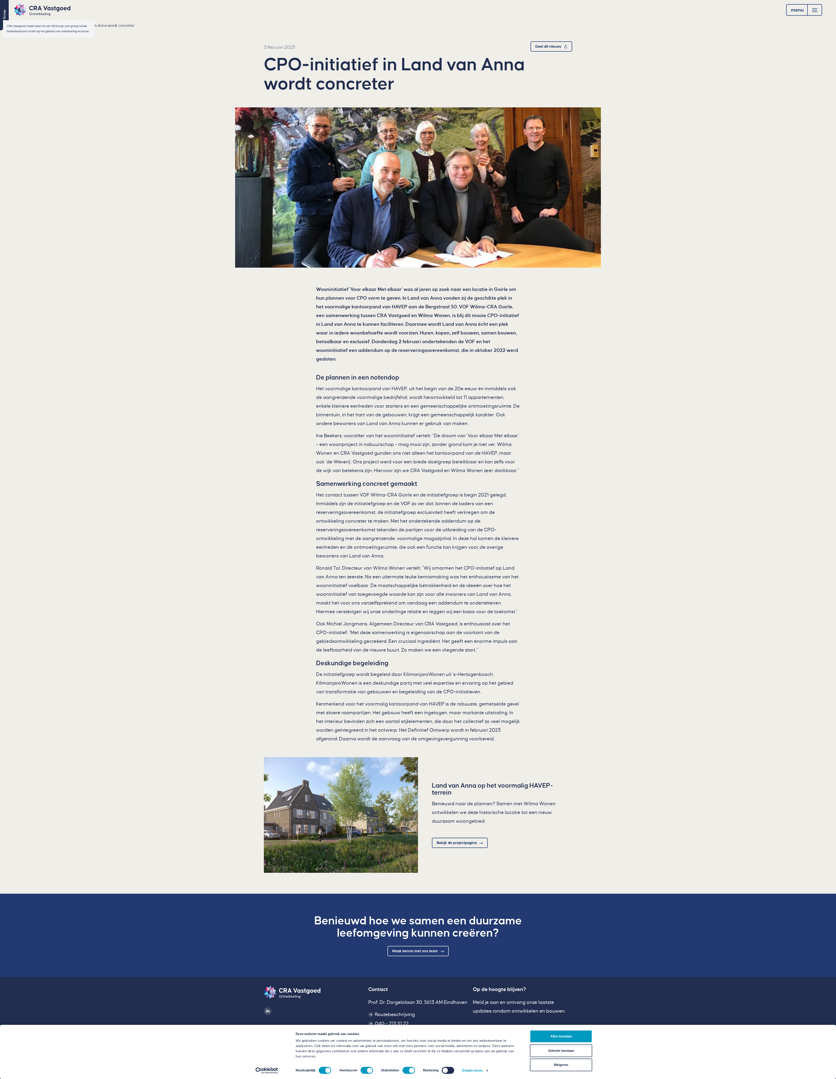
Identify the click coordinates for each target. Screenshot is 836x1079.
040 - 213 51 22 (392, 1023)
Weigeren (561, 1065)
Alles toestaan (561, 1036)
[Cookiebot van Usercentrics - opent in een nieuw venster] (267, 1070)
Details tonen (472, 1070)
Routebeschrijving (395, 1014)
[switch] (367, 1070)
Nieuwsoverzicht (35, 26)
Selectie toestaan (561, 1050)
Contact (378, 989)
